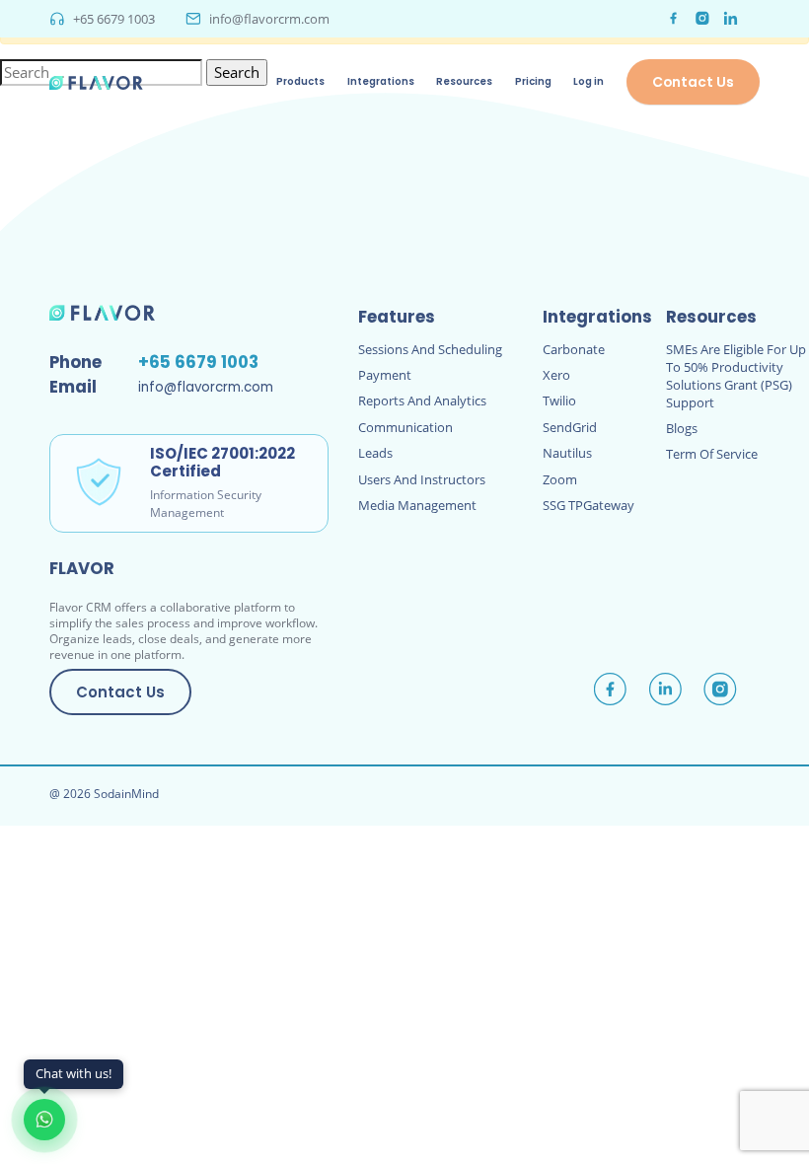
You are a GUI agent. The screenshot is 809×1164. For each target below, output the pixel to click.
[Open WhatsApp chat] (44, 1119)
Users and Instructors (421, 479)
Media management (417, 505)
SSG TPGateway (588, 505)
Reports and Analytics (422, 400)
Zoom (560, 479)
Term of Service (712, 454)
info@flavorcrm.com (269, 19)
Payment (384, 375)
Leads (375, 453)
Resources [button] (464, 81)
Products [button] (300, 81)
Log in (588, 81)
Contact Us (693, 82)
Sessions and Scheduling (430, 349)
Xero (556, 375)
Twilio (559, 400)
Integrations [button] (380, 81)
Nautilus (567, 453)
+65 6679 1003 (114, 19)
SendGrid (570, 427)
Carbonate (574, 349)
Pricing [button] (533, 81)
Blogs (682, 428)
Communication (405, 427)
